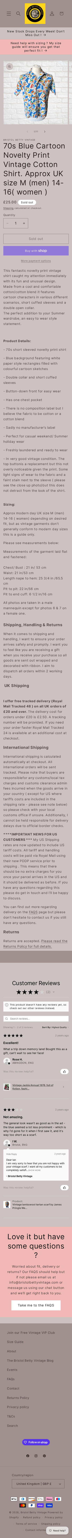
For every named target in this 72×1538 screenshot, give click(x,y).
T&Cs (11, 1416)
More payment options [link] (36, 260)
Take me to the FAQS (36, 1305)
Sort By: (46, 1027)
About (11, 1351)
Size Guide (15, 1342)
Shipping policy (50, 1523)
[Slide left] (27, 131)
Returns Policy (18, 1398)
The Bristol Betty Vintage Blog (30, 1360)
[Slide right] (45, 131)
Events (12, 1370)
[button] (9, 13)
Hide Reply (11, 1154)
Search (12, 1425)
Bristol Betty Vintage (34, 1512)
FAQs (11, 1379)
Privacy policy (18, 1407)
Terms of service (26, 1523)
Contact (13, 1388)
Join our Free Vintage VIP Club (31, 1332)
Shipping (8, 208)
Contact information (38, 1530)
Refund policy (32, 1517)
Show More (34, 1170)
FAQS (33, 912)
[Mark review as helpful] (64, 1071)
